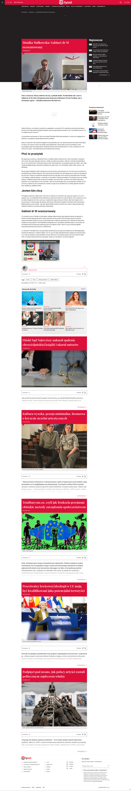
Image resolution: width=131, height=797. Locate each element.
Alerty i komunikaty (77, 6)
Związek (32, 6)
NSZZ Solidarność (18, 2)
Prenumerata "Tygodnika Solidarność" (32, 764)
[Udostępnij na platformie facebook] (83, 274)
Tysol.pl (108, 787)
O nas (47, 762)
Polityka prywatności (25, 787)
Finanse (47, 6)
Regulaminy (38, 787)
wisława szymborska (43, 279)
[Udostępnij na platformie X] (85, 274)
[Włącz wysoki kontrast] (10, 2)
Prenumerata (101, 6)
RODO (33, 787)
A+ (8, 2)
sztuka (34, 279)
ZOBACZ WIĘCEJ (54, 279)
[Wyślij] (108, 765)
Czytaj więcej (103, 75)
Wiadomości (25, 6)
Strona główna (24, 12)
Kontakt (48, 769)
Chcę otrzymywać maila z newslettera (95, 770)
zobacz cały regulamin (97, 781)
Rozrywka (87, 6)
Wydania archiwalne (28, 769)
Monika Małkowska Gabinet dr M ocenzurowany (45, 12)
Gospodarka (40, 6)
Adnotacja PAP (27, 771)
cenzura (27, 279)
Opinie (94, 6)
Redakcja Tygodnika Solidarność (30, 762)
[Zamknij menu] (2, 2)
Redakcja (48, 767)
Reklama (48, 771)
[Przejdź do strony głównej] (64, 2)
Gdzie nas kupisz (27, 767)
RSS (44, 787)
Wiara (68, 6)
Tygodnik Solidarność (58, 6)
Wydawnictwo (49, 764)
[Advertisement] (65, 26)
